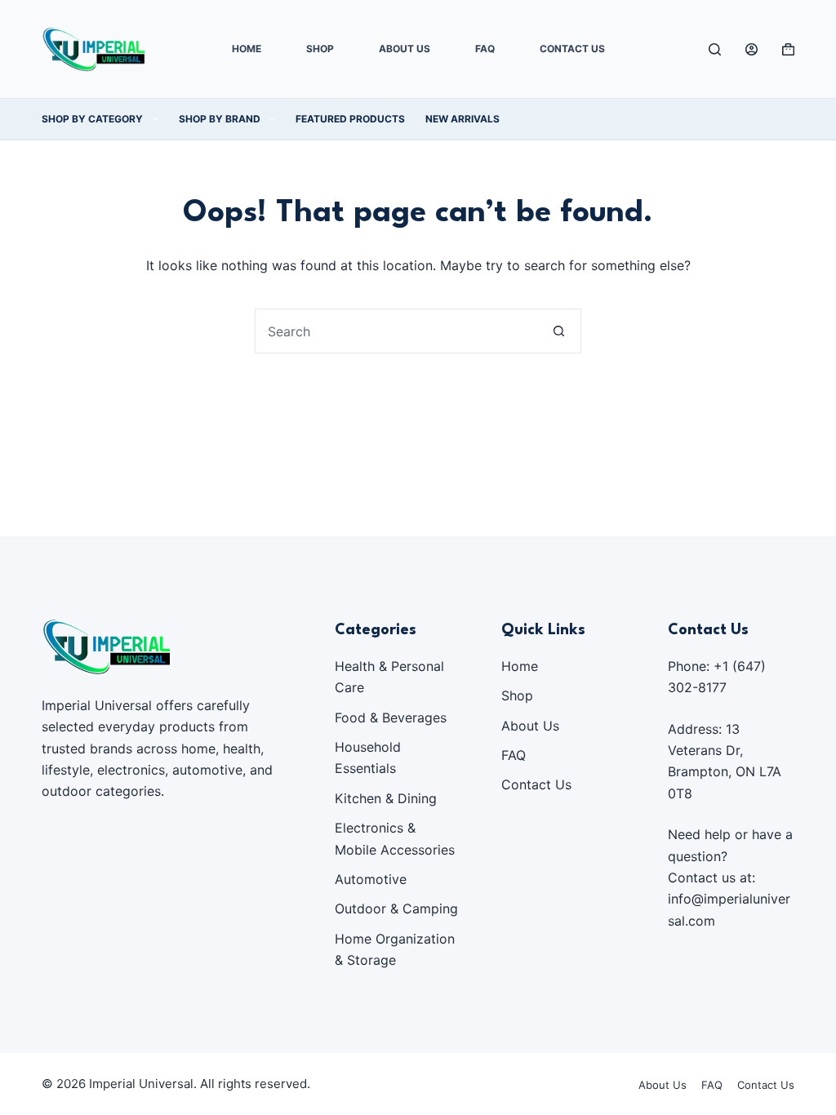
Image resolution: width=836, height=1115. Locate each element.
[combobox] (396, 331)
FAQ (485, 48)
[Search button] (558, 331)
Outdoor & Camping (396, 908)
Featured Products (350, 119)
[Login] (751, 49)
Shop (320, 48)
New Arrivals (462, 119)
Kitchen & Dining (386, 798)
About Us (404, 48)
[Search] (715, 49)
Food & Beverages (391, 717)
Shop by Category (92, 119)
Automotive (371, 879)
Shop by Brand (219, 119)
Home (246, 48)
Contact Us (572, 48)
